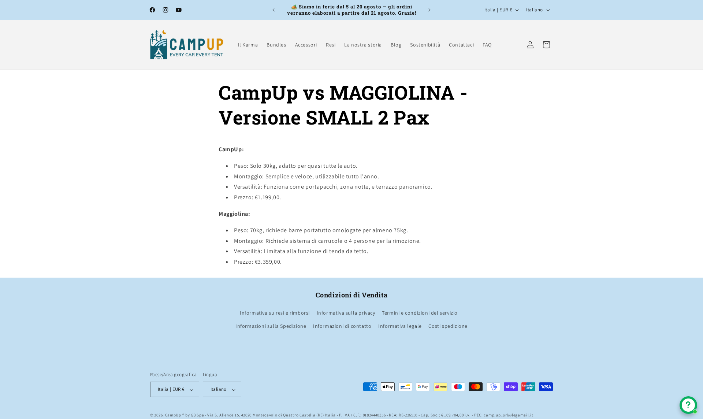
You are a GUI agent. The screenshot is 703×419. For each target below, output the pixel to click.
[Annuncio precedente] (273, 10)
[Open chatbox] (688, 405)
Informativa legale (400, 326)
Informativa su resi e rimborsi (275, 313)
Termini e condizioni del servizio (420, 313)
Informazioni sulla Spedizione (270, 326)
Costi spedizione (448, 326)
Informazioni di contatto (342, 326)
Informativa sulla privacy (346, 313)
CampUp (173, 415)
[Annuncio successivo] (429, 10)
